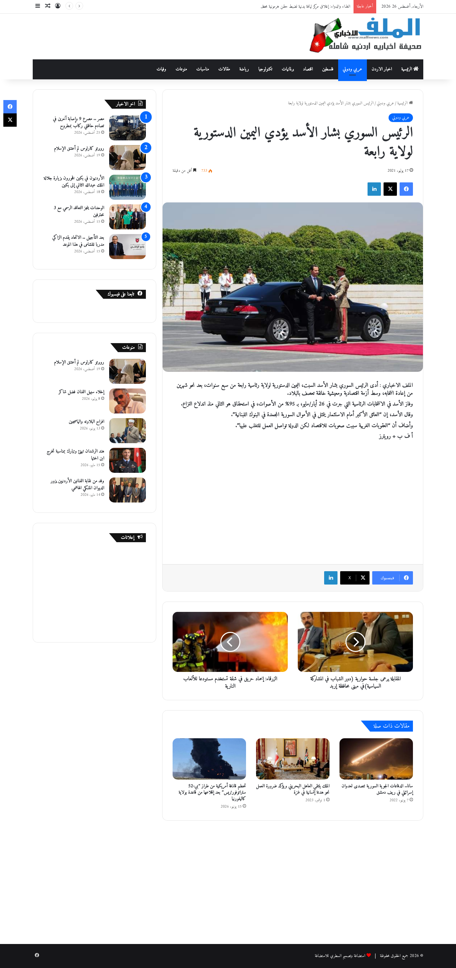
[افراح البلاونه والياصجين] (127, 430)
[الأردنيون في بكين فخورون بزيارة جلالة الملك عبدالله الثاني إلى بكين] (127, 187)
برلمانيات (288, 69)
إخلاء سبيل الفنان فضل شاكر (81, 392)
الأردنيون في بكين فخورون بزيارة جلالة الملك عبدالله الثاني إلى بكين (74, 181)
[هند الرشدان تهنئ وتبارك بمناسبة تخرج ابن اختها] (127, 460)
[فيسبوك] (406, 189)
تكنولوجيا (265, 69)
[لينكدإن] (374, 189)
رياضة (244, 69)
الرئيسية (407, 69)
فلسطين (327, 69)
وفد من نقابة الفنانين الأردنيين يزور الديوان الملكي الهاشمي (77, 484)
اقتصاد (308, 69)
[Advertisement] (161, 35)
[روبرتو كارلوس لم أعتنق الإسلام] (127, 157)
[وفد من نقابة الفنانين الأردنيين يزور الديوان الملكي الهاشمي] (127, 490)
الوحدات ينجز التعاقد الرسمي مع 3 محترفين (79, 211)
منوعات (181, 69)
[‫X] (390, 189)
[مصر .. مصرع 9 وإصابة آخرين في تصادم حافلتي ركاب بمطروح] (127, 127)
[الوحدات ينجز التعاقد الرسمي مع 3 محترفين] (127, 216)
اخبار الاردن (382, 69)
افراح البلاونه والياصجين (86, 421)
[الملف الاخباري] (361, 36)
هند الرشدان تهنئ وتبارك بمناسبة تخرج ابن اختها (75, 454)
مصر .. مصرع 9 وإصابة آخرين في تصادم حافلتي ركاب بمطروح (78, 122)
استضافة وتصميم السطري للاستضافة (340, 956)
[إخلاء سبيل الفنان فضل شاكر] (127, 400)
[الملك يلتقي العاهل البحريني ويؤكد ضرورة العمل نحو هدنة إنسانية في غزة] (292, 759)
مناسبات (202, 69)
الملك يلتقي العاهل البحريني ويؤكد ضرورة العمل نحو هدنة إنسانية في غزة (292, 789)
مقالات (224, 69)
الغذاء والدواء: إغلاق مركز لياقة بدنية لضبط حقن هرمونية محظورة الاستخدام (296, 6)
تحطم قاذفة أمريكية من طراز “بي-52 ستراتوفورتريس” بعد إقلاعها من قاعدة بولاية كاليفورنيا (212, 792)
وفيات (161, 69)
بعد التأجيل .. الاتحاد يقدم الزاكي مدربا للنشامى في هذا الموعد (78, 241)
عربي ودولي (352, 69)
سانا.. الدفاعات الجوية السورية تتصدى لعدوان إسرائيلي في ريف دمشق (377, 789)
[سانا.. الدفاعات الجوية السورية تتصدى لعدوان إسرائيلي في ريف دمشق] (376, 759)
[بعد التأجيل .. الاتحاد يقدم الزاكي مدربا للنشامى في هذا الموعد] (127, 246)
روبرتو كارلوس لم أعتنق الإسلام (79, 148)
